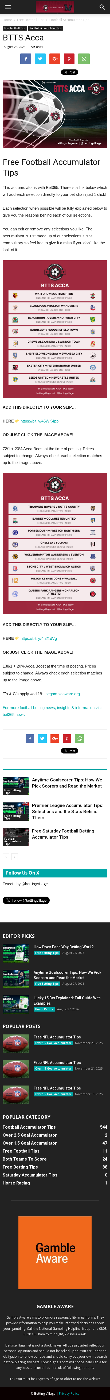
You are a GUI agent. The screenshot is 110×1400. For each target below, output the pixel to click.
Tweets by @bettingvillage (25, 883)
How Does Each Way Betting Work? (64, 947)
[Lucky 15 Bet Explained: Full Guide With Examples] (16, 1004)
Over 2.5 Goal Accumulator (30, 1135)
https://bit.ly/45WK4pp (39, 421)
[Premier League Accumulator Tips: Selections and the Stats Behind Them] (16, 811)
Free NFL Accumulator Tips (57, 1037)
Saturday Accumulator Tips (30, 1175)
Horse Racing (44, 1009)
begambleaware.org (63, 693)
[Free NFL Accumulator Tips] (16, 1043)
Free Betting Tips (12, 791)
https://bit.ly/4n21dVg (39, 638)
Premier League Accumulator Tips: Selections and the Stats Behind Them (67, 811)
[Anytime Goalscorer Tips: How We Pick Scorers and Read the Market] (16, 786)
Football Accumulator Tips (69, 20)
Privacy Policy (69, 1393)
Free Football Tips (30, 20)
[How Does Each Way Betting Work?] (16, 953)
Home (7, 20)
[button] (102, 7)
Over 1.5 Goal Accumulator (53, 1043)
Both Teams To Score (25, 1159)
